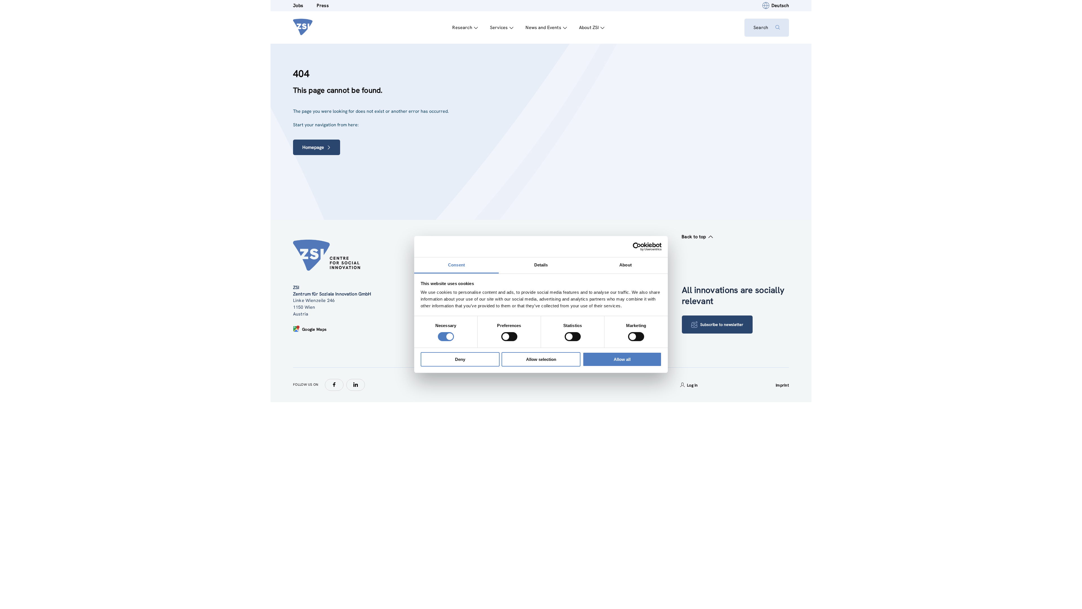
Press (323, 5)
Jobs (298, 5)
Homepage (313, 147)
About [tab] (625, 264)
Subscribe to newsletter (721, 324)
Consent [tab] (456, 264)
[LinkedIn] (355, 385)
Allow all (622, 359)
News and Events (543, 27)
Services (499, 27)
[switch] (509, 336)
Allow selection (541, 359)
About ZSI (589, 27)
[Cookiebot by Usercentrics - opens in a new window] (637, 246)
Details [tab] (541, 264)
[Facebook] (334, 385)
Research (462, 27)
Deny (460, 359)
